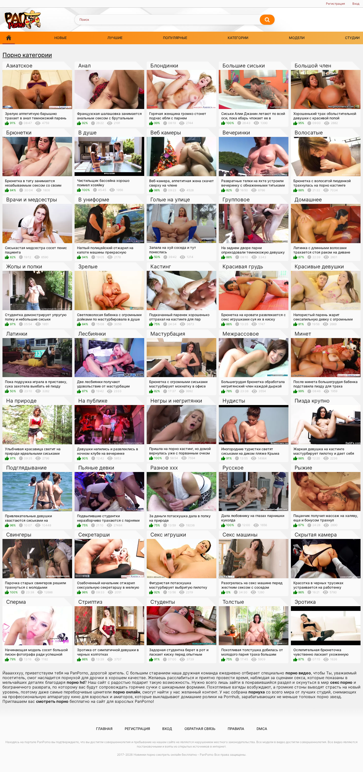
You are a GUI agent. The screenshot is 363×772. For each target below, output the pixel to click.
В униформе (93, 199)
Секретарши (94, 535)
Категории (238, 38)
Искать (267, 20)
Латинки (16, 334)
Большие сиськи (243, 66)
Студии (352, 38)
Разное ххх (164, 468)
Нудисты (233, 401)
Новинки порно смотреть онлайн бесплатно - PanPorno (173, 754)
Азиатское (19, 66)
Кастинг (160, 266)
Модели (296, 38)
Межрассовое (240, 334)
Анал (84, 66)
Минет (303, 334)
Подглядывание (26, 468)
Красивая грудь (242, 266)
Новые (60, 38)
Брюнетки (19, 132)
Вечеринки (236, 132)
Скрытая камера (316, 535)
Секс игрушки (168, 535)
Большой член (313, 66)
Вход (355, 3)
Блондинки (164, 66)
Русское (232, 468)
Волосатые (309, 132)
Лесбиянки (92, 334)
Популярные (175, 38)
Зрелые (88, 266)
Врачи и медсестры (31, 199)
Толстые (233, 602)
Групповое (236, 199)
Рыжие (303, 468)
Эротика (305, 602)
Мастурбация (167, 334)
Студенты (162, 602)
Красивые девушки (319, 266)
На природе (21, 401)
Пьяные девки (96, 468)
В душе (87, 132)
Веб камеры (165, 132)
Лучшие (114, 38)
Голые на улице (170, 199)
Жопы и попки (24, 266)
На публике (92, 401)
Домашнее (308, 199)
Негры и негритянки (176, 401)
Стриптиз (90, 602)
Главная (104, 729)
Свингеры (18, 535)
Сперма (16, 602)
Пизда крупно (312, 401)
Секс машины (240, 535)
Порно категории (27, 55)
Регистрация (335, 3)
